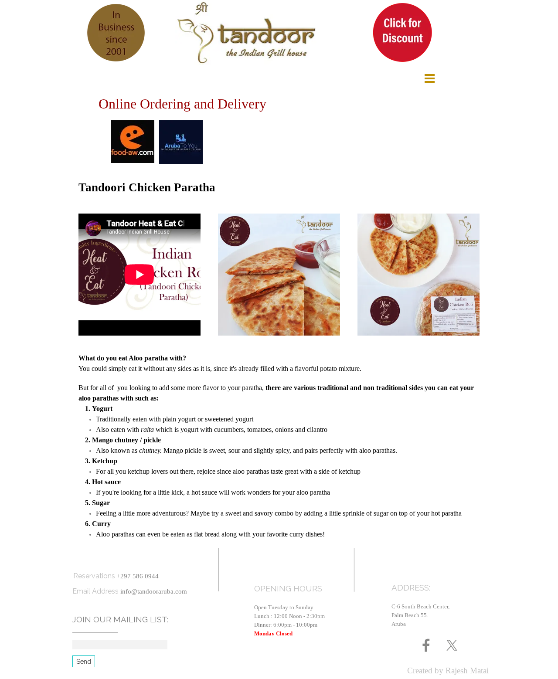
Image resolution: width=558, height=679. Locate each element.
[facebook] (426, 645)
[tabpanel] (279, 187)
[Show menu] (429, 78)
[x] (451, 645)
